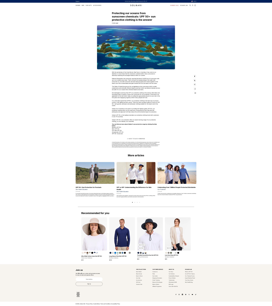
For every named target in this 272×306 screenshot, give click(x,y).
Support (77, 1)
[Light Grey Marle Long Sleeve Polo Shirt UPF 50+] (113, 253)
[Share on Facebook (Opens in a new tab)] (194, 78)
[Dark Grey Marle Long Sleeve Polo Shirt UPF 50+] (130, 253)
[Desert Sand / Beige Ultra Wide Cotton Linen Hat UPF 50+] (85, 253)
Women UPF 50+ (116, 127)
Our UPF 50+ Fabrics (190, 273)
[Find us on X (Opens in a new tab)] (188, 295)
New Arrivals (139, 273)
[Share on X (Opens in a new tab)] (194, 80)
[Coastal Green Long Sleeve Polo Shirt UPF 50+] (118, 253)
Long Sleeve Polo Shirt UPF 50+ (118, 256)
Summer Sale (139, 284)
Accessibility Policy (115, 303)
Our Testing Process (190, 276)
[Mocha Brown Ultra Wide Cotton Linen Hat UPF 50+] (87, 253)
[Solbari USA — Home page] (136, 5)
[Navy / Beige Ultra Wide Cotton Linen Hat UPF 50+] (95, 253)
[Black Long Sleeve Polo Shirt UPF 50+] (125, 253)
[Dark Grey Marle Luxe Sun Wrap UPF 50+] (169, 253)
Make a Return (155, 284)
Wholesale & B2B (173, 282)
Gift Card (138, 282)
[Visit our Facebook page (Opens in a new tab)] (175, 295)
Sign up (89, 283)
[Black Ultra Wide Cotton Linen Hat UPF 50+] (92, 253)
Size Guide (155, 276)
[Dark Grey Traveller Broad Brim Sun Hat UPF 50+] (141, 253)
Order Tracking (156, 280)
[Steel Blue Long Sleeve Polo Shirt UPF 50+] (122, 253)
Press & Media (172, 278)
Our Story (171, 271)
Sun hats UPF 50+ (117, 130)
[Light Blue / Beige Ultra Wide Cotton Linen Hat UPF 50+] (97, 253)
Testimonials (171, 280)
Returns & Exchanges (157, 282)
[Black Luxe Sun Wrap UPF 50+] (178, 253)
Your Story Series (189, 280)
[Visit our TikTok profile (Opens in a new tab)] (194, 295)
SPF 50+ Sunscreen (117, 133)
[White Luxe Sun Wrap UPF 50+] (173, 253)
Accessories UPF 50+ (118, 132)
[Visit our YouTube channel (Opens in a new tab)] (191, 295)
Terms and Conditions (105, 303)
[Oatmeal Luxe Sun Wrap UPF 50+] (166, 253)
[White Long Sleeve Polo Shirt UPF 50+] (127, 253)
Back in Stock (139, 276)
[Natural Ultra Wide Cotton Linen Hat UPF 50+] (83, 253)
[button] (79, 5)
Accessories (139, 280)
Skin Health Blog (189, 282)
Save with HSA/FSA (173, 286)
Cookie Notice (96, 303)
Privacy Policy (89, 303)
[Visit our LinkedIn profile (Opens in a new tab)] (181, 295)
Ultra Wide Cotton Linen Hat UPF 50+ (91, 256)
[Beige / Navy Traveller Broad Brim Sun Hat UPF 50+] (145, 253)
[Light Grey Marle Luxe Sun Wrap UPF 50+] (176, 253)
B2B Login (171, 284)
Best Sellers (139, 271)
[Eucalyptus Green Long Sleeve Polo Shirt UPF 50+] (120, 253)
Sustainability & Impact (174, 276)
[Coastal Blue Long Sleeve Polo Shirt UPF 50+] (115, 253)
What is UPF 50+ (189, 271)
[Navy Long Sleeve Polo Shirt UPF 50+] (110, 253)
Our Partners (172, 273)
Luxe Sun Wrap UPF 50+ (171, 255)
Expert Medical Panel (190, 278)
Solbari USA (82, 303)
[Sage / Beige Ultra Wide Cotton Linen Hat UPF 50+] (90, 253)
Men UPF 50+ (116, 129)
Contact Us (155, 271)
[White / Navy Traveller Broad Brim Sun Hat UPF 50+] (143, 253)
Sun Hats (138, 278)
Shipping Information (157, 278)
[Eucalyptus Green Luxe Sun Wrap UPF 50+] (171, 253)
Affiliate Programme (157, 286)
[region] (94, 252)
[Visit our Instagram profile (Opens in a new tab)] (178, 295)
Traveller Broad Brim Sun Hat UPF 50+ (147, 255)
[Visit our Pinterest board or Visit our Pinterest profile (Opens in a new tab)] (184, 295)
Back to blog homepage (137, 138)
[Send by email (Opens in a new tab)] (194, 86)
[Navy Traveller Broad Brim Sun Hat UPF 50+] (138, 253)
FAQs (153, 273)
